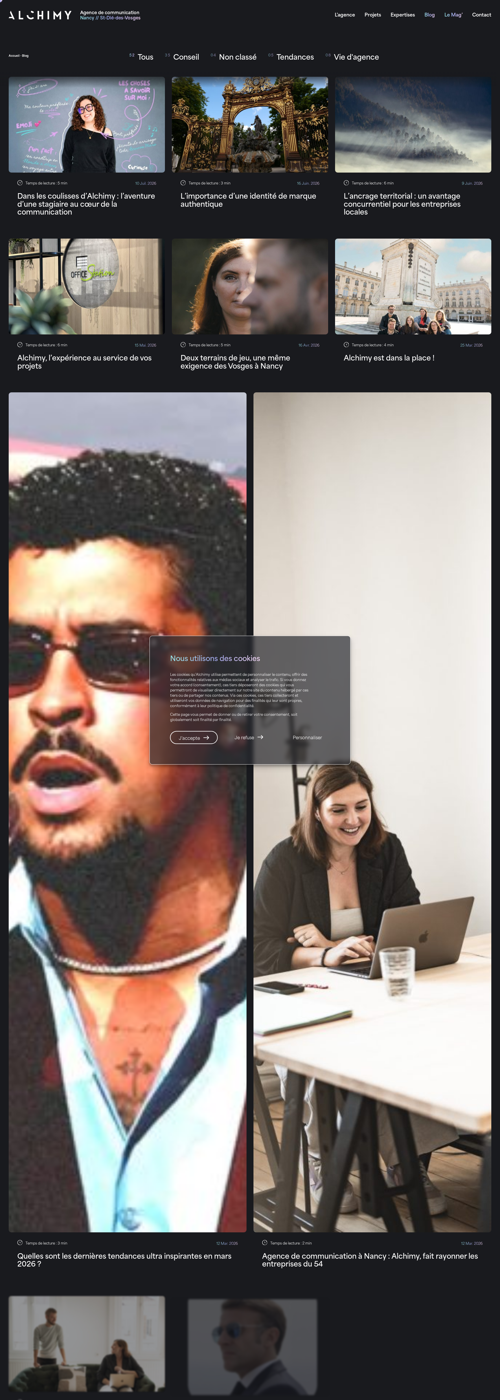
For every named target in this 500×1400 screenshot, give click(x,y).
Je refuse (244, 736)
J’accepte (189, 737)
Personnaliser (307, 736)
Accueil (14, 55)
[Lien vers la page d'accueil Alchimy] (40, 15)
